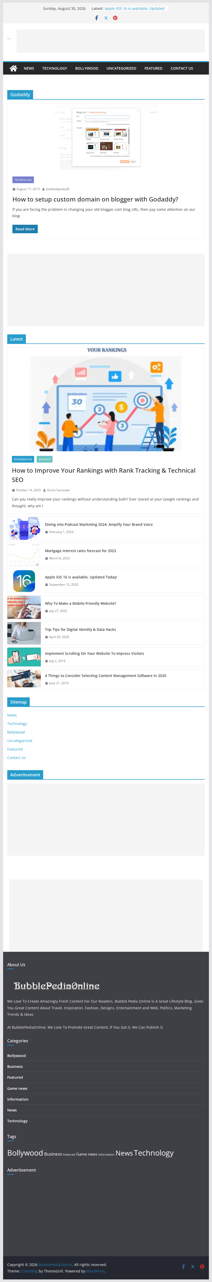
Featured (153, 68)
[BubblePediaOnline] (13, 68)
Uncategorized (121, 68)
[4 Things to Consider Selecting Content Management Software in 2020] (24, 679)
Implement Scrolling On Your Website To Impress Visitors (94, 653)
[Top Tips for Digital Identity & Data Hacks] (24, 633)
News (29, 68)
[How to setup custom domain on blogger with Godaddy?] (106, 137)
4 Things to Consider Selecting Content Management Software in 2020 (105, 675)
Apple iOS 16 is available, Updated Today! (81, 577)
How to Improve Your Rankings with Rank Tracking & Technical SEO (103, 475)
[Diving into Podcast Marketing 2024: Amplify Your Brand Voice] (24, 528)
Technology (54, 68)
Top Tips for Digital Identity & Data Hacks (80, 629)
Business (44, 459)
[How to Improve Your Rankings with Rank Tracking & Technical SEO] (106, 399)
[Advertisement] (111, 41)
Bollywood (86, 68)
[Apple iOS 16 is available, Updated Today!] (24, 581)
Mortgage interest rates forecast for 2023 (80, 550)
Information (23, 459)
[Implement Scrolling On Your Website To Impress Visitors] (24, 657)
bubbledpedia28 (57, 189)
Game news (17, 1088)
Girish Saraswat (58, 490)
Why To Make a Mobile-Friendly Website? (80, 603)
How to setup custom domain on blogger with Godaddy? (95, 199)
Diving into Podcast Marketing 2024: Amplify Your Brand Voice (99, 524)
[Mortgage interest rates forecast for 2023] (24, 554)
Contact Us (182, 68)
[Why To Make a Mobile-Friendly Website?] (24, 607)
